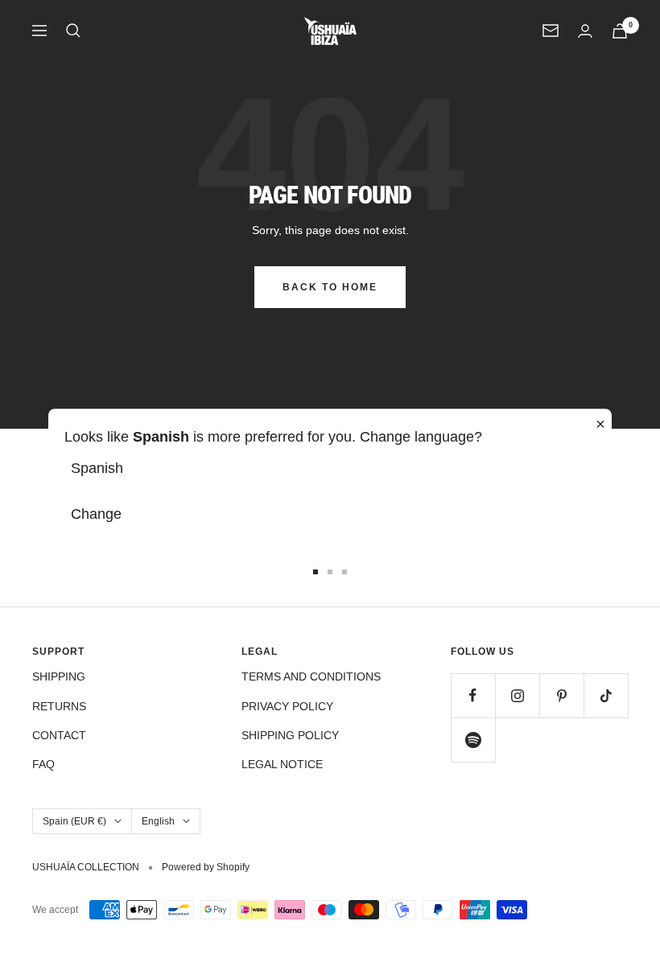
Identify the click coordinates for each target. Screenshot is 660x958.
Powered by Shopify (206, 867)
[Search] (73, 30)
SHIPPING (58, 676)
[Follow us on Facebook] (473, 695)
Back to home (330, 287)
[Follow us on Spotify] (473, 739)
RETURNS (59, 706)
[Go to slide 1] (315, 571)
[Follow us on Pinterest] (561, 695)
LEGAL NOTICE (282, 764)
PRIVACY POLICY (287, 706)
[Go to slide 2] (330, 571)
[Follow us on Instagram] (517, 695)
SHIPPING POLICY (290, 735)
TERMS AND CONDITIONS (311, 676)
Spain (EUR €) (74, 821)
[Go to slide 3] (344, 571)
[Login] (585, 31)
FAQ (43, 764)
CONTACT (59, 735)
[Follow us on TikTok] (606, 695)
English (158, 821)
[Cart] (620, 31)
